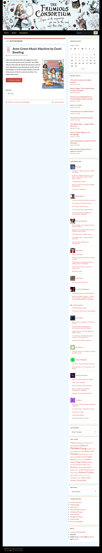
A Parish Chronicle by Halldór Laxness (83, 200)
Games (91, 454)
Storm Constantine (76, 521)
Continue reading (14, 80)
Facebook (90, 537)
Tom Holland (74, 514)
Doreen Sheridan (11, 55)
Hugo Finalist (81, 462)
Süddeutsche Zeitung (83, 475)
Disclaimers (24, 33)
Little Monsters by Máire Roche (81, 111)
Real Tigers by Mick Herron (80, 206)
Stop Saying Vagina (78, 415)
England (76, 451)
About (14, 33)
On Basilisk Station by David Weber (83, 293)
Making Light (74, 505)
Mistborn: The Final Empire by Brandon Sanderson (84, 405)
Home (6, 33)
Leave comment (59, 102)
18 (79, 60)
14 (91, 57)
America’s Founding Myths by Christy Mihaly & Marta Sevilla (83, 230)
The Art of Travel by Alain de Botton (83, 364)
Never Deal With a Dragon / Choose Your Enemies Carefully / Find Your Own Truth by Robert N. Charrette (83, 298)
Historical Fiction (80, 459)
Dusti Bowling (25, 102)
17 (76, 60)
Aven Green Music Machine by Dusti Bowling (37, 50)
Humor (90, 462)
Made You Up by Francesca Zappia (82, 379)
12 (83, 57)
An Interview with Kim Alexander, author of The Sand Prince (82, 336)
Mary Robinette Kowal (78, 509)
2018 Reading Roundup (79, 308)
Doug (83, 448)
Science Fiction (86, 472)
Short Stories (74, 475)
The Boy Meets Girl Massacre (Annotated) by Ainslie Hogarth (82, 327)
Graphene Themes (18, 550)
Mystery (73, 467)
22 (94, 60)
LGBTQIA (72, 465)
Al (71, 443)
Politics (81, 470)
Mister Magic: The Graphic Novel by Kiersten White (83, 225)
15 (94, 57)
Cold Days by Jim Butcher (80, 282)
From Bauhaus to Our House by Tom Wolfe (83, 367)
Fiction (86, 454)
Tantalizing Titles (75, 478)
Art (85, 443)
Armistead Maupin (76, 512)
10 (76, 57)
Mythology (81, 467)
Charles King (74, 519)
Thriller (83, 478)
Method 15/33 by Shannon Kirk (81, 385)
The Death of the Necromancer (81, 118)
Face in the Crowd (77, 412)
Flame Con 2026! (76, 105)
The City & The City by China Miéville (83, 311)
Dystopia (89, 449)
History (88, 459)
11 (79, 57)
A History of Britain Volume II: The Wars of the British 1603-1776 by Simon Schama (83, 177)
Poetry (76, 470)
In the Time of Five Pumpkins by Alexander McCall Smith (82, 213)
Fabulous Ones (88, 451)
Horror (73, 462)
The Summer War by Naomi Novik (82, 209)
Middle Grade (86, 465)
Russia (72, 473)
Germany (72, 457)
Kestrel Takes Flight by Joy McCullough (80, 242)
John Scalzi (74, 507)
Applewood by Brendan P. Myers (82, 393)
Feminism (81, 454)
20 (87, 60)
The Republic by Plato (79, 181)
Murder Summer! (77, 271)
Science (77, 473)
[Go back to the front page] (51, 15)
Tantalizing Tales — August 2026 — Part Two (83, 238)
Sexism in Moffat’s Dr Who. (80, 418)
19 (83, 60)
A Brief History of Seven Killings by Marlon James (83, 331)
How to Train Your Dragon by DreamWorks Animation (81, 389)
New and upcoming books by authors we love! (83, 258)
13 (87, 57)
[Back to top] (97, 548)
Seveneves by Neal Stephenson (82, 340)
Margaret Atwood (76, 517)
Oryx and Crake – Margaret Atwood (83, 409)
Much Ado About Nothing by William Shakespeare (83, 185)
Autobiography (74, 446)
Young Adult (81, 480)
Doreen (26, 55)
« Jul (82, 69)
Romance (92, 470)
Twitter (81, 537)
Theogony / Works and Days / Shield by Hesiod (83, 171)
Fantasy (74, 453)
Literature (78, 465)
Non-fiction (88, 467)
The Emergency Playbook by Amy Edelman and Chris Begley (82, 262)
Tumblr (75, 539)
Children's (20, 55)
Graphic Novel (80, 457)
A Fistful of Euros (76, 502)
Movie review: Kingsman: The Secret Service (83, 322)
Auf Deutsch (89, 443)
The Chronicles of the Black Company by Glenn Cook (84, 352)
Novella (72, 470)
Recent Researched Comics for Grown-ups (81, 267)
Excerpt (81, 451)
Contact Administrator (78, 532)
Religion (86, 470)
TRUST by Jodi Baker (78, 382)
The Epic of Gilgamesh (79, 189)
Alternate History (78, 443)
